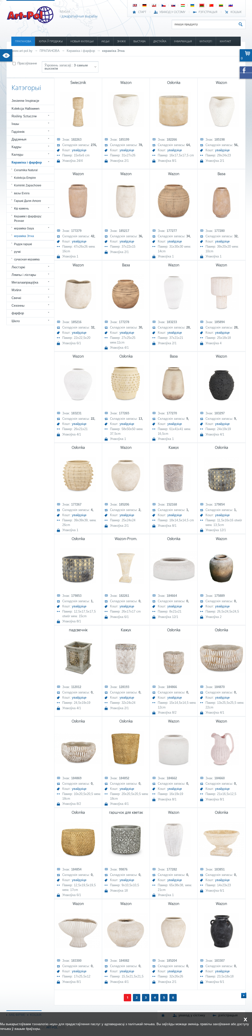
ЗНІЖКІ (121, 41)
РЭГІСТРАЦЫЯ (208, 12)
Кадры (16, 147)
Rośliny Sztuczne (24, 116)
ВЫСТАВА (139, 41)
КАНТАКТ (225, 41)
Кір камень (21, 208)
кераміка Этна (113, 51)
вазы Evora (22, 193)
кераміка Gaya (24, 228)
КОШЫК (236, 12)
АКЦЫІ (105, 41)
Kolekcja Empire (25, 178)
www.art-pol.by (22, 51)
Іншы (15, 124)
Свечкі (16, 298)
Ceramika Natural (26, 170)
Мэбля (16, 290)
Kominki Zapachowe (27, 185)
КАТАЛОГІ (206, 41)
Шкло (16, 321)
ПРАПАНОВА (23, 41)
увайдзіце (79, 150)
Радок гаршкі (23, 244)
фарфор (18, 313)
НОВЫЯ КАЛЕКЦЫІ (82, 41)
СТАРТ (142, 12)
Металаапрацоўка (25, 282)
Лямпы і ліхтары (24, 275)
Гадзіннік (18, 132)
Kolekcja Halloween (25, 108)
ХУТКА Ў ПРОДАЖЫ (51, 41)
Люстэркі (18, 267)
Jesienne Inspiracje (25, 101)
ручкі (17, 252)
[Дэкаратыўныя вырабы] (30, 22)
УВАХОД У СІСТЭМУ (172, 12)
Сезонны (18, 305)
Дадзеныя (19, 139)
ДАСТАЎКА (159, 41)
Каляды (17, 154)
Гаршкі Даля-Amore (27, 201)
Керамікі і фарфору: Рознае (28, 219)
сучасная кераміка (27, 259)
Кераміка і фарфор (81, 51)
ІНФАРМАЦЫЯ (183, 41)
